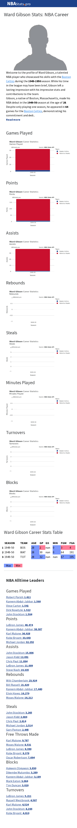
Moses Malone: (19, 697)
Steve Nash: (17, 670)
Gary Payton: (17, 729)
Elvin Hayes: (17, 693)
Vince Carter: (17, 605)
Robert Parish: (18, 597)
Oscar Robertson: (20, 757)
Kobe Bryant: (18, 637)
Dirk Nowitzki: (18, 610)
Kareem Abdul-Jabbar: (23, 601)
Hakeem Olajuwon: (21, 768)
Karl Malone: (18, 633)
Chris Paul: (16, 661)
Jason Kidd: (17, 657)
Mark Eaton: (17, 781)
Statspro (19, 3)
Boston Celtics (33, 111)
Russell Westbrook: (21, 800)
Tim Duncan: (17, 785)
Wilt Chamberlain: (21, 680)
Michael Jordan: (20, 642)
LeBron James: (19, 625)
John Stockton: (19, 614)
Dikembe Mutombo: (21, 772)
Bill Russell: (17, 685)
